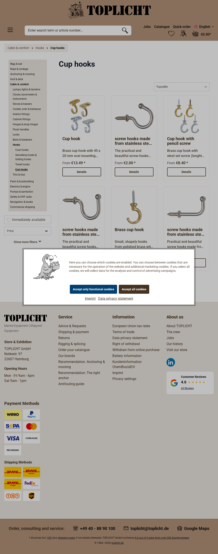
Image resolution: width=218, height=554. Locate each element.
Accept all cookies (134, 289)
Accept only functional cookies (93, 289)
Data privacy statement (115, 298)
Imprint (90, 298)
